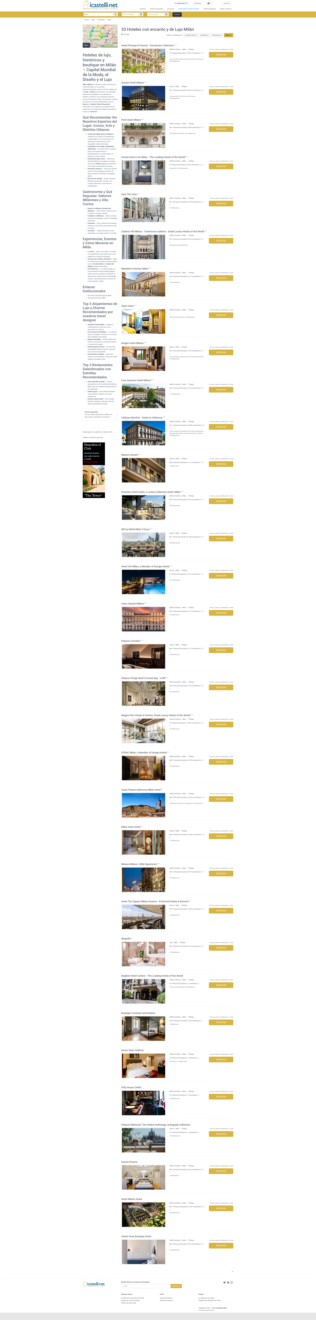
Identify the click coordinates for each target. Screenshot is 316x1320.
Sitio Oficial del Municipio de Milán (99, 295)
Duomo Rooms (129, 1162)
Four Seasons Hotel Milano (136, 380)
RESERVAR (221, 54)
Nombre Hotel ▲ (191, 35)
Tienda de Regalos (209, 9)
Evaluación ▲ (217, 35)
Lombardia (101, 20)
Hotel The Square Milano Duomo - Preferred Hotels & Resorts (155, 901)
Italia (93, 20)
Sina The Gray (129, 194)
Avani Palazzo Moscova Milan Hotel (141, 789)
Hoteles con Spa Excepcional (93, 437)
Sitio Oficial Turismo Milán (97, 298)
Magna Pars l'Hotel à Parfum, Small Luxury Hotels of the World (155, 715)
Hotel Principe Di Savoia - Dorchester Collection (147, 45)
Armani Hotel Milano (132, 82)
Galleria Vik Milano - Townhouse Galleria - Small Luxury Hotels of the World (162, 231)
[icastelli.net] (100, 4)
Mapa (192, 49)
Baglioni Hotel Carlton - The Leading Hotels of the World (152, 975)
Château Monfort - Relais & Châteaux (141, 417)
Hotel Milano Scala (131, 1199)
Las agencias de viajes (206, 1298)
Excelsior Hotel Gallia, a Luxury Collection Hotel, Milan (150, 492)
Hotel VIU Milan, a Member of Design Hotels (145, 566)
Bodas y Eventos (225, 9)
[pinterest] (228, 1282)
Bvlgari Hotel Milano (132, 343)
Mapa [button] (86, 45)
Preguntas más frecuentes (130, 1300)
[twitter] (224, 1282)
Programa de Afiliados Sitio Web (209, 1300)
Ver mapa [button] (125, 34)
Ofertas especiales (156, 9)
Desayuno (170, 9)
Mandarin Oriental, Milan (134, 268)
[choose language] (209, 3)
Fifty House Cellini (131, 1087)
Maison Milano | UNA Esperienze (139, 864)
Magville (126, 938)
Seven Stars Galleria (132, 1050)
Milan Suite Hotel (130, 827)
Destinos (143, 9)
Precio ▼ (228, 35)
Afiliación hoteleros (166, 1300)
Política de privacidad (128, 1303)
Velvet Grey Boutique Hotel (136, 1236)
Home (87, 20)
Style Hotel (127, 306)
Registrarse (176, 1286)
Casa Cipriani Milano (132, 603)
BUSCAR (177, 14)
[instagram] (231, 1282)
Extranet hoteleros (166, 1298)
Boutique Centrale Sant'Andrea (138, 1013)
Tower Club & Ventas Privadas (188, 9)
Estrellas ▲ (204, 35)
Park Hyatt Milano (131, 119)
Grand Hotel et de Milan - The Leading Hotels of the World (153, 157)
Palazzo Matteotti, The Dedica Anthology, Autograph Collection (155, 1124)
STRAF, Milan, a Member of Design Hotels (144, 752)
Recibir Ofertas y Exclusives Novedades (135, 1282)
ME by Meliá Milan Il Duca (135, 529)
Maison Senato (129, 454)
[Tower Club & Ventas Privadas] (94, 470)
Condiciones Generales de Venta (132, 1298)
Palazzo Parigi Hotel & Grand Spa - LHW (143, 678)
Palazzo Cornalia (130, 641)
